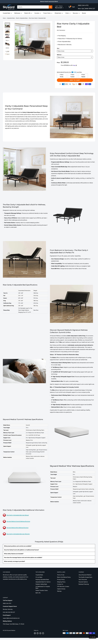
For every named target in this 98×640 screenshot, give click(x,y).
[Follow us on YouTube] (43, 633)
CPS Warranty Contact (63, 586)
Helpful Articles (61, 589)
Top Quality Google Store (85, 577)
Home (4, 18)
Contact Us (60, 584)
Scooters (37, 13)
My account (58, 7)
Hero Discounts (83, 579)
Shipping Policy (61, 582)
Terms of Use (60, 575)
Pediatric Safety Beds (41, 584)
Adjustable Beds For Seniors (43, 582)
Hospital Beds (6, 13)
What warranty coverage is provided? (14, 561)
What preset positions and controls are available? (17, 546)
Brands (84, 13)
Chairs (67, 13)
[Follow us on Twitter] (38, 633)
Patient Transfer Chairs (42, 590)
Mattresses (17, 13)
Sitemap (59, 591)
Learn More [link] (79, 72)
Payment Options (83, 582)
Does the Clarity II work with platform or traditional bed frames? (21, 550)
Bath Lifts (38, 593)
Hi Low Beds (39, 577)
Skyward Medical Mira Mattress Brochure (17, 527)
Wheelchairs (58, 13)
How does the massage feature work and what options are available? (23, 557)
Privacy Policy (61, 579)
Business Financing (84, 584)
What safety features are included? (13, 553)
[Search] (50, 7)
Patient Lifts (27, 13)
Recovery (75, 13)
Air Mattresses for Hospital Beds (43, 587)
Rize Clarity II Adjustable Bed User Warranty (18, 534)
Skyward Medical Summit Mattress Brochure (18, 521)
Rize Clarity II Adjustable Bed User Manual (17, 515)
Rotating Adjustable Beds (42, 579)
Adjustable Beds (11, 18)
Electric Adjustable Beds (22, 18)
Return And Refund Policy (64, 577)
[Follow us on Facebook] (35, 633)
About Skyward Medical (85, 575)
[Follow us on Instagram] (40, 633)
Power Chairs (47, 13)
